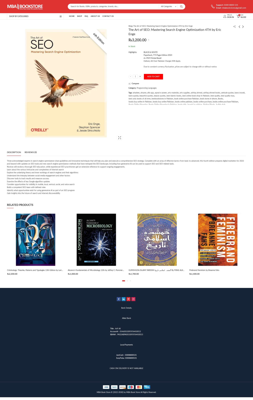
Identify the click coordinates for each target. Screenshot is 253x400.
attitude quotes (227, 93)
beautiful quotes (146, 96)
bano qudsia (133, 96)
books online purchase (202, 102)
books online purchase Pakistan (225, 102)
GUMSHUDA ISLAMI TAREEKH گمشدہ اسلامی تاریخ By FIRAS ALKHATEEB (159, 270)
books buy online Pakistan (163, 102)
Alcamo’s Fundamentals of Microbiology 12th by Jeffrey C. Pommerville (97, 270)
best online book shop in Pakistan (196, 96)
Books (220, 99)
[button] (123, 281)
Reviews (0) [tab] (31, 152)
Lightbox (120, 138)
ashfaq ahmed (196, 93)
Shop (130, 26)
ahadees (136, 93)
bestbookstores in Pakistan (162, 99)
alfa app (150, 93)
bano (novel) (240, 93)
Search (181, 6)
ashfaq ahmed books (211, 93)
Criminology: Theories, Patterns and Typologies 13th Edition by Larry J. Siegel (38, 270)
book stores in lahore (208, 99)
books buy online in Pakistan (140, 102)
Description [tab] (14, 152)
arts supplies (185, 93)
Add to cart (153, 77)
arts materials (173, 93)
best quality (215, 96)
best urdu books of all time (139, 99)
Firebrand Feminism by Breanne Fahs (204, 270)
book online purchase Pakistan (186, 99)
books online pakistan (183, 102)
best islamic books (174, 96)
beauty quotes (160, 96)
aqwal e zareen (161, 93)
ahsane (143, 93)
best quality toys (227, 96)
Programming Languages (147, 88)
